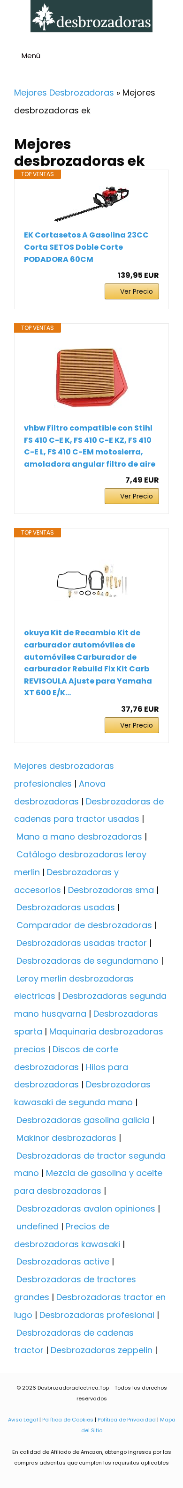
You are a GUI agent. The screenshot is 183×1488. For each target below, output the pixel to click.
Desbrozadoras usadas (65, 907)
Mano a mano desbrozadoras (79, 836)
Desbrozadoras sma (111, 890)
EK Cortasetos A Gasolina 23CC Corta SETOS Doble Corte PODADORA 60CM (86, 247)
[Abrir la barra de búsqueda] (172, 57)
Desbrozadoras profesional (96, 1315)
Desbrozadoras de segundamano (87, 961)
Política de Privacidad (127, 1419)
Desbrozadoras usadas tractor (81, 943)
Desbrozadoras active (62, 1261)
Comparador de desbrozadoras (84, 925)
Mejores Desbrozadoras (64, 92)
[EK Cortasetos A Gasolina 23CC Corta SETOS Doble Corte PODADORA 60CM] (91, 204)
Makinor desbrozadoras (66, 1138)
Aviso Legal (23, 1419)
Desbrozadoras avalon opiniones (85, 1208)
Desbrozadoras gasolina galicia (83, 1120)
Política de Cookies (67, 1419)
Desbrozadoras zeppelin (101, 1350)
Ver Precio (136, 291)
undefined (37, 1226)
